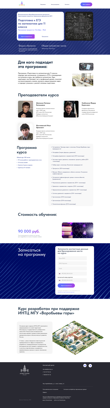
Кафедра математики (42, 136)
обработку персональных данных (66, 292)
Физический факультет (43, 138)
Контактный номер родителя (65, 277)
